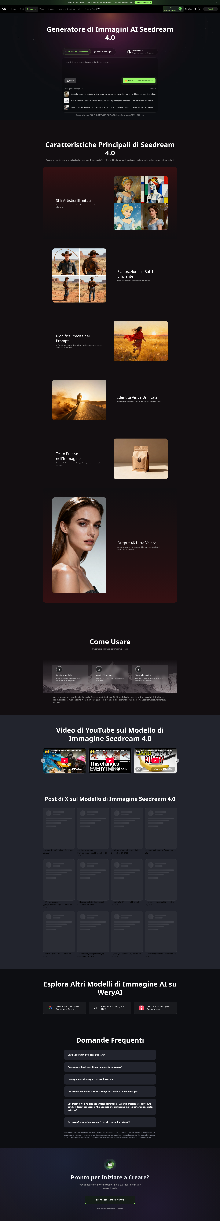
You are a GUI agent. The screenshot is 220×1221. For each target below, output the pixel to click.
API (79, 9)
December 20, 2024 (119, 853)
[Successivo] (177, 760)
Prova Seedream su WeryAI (110, 1199)
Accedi (210, 9)
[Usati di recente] (195, 9)
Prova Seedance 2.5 (143, 2)
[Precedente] (43, 760)
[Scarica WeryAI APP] (199, 9)
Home (13, 9)
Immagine (31, 9)
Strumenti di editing (66, 9)
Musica (51, 9)
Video (42, 9)
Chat (22, 9)
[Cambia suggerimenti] (81, 88)
